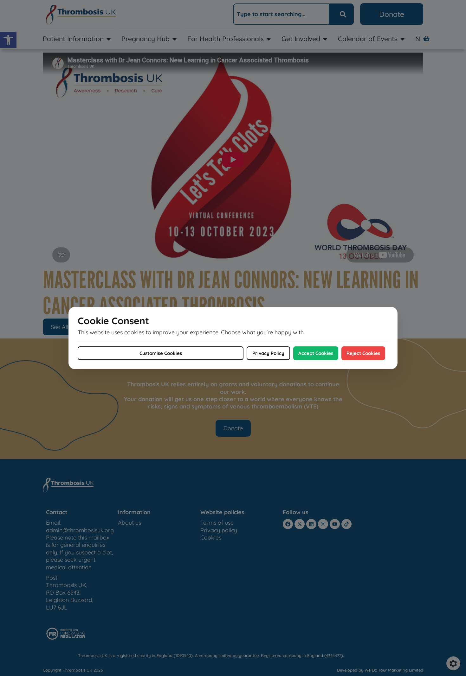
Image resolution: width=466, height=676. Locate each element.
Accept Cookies (315, 353)
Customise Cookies (160, 353)
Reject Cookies (363, 353)
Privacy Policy (268, 353)
